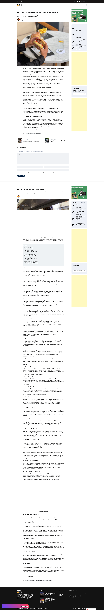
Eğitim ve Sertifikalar (29, 250)
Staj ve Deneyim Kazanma (30, 253)
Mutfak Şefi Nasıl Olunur (31, 580)
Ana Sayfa (19, 186)
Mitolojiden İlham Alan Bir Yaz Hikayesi (80, 29)
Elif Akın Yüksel (78, 30)
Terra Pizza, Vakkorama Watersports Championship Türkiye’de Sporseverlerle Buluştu (50, 600)
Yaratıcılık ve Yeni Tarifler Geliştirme (32, 263)
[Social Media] (75, 1)
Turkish (89, 609)
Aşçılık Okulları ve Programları (31, 251)
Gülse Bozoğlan (78, 37)
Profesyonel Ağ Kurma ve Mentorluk (32, 257)
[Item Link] (42, 595)
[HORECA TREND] (19, 4)
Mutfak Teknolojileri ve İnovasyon (31, 262)
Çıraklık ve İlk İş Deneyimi (29, 254)
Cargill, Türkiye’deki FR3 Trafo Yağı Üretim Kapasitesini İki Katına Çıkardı (80, 41)
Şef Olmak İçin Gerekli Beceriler (31, 248)
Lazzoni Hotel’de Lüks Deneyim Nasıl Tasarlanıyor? (50, 594)
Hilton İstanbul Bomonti (31, 133)
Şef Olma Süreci (48, 580)
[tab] (74, 26)
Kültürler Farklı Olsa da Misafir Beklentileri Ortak (80, 47)
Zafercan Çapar (78, 49)
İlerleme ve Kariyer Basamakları (30, 255)
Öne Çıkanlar (38, 133)
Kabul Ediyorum (24, 606)
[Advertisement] (79, 68)
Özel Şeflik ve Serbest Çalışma (31, 258)
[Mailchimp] (84, 93)
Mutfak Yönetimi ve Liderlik (30, 259)
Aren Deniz (22, 195)
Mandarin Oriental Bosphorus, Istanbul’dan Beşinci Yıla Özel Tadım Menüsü (80, 34)
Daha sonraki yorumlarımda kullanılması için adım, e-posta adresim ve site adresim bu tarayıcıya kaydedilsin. (37, 172)
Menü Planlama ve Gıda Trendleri (31, 261)
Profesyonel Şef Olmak (40, 580)
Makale (23, 186)
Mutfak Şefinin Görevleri (29, 247)
